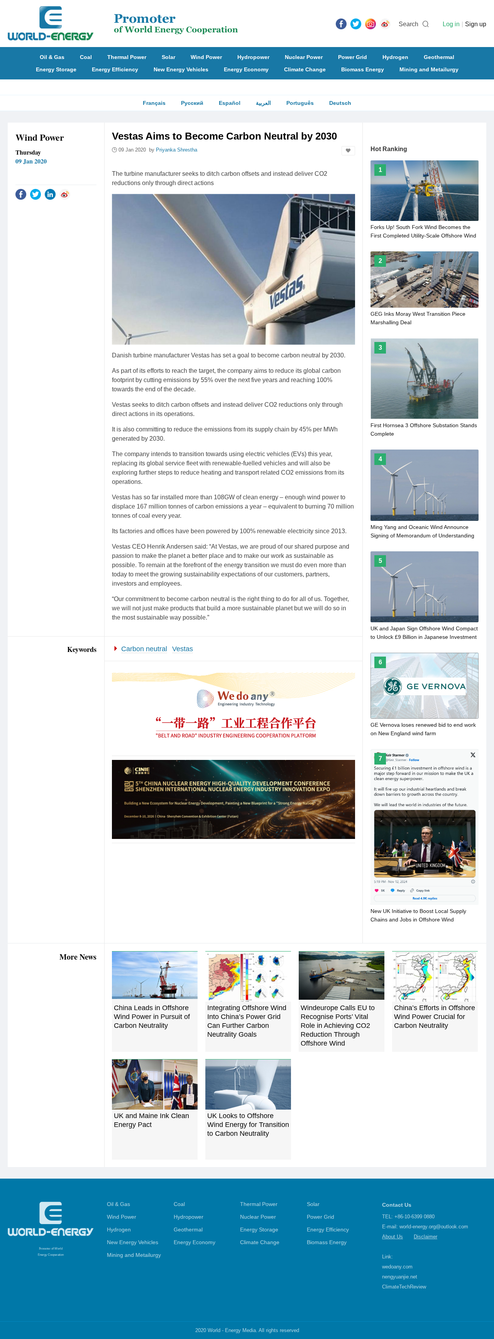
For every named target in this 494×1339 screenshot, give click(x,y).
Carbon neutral (144, 649)
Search (408, 24)
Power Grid (352, 57)
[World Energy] (123, 23)
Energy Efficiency (115, 69)
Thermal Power (126, 57)
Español (229, 103)
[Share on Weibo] (64, 194)
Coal (86, 57)
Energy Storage (56, 69)
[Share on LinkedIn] (50, 194)
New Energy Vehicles (181, 69)
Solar (168, 57)
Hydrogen (395, 57)
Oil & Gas (52, 57)
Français (154, 103)
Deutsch (340, 103)
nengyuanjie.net (399, 1277)
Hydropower (253, 57)
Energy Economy (246, 69)
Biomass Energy (362, 69)
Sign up (475, 24)
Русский (192, 103)
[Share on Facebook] (20, 194)
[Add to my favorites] (348, 150)
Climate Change (305, 69)
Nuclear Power (304, 57)
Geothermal (439, 57)
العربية (263, 103)
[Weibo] (385, 23)
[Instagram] (370, 23)
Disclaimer (425, 1237)
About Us (392, 1237)
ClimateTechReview (404, 1287)
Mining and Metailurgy (428, 69)
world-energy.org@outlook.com (433, 1227)
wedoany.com (397, 1267)
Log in (451, 24)
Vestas (182, 649)
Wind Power (206, 57)
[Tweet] (355, 23)
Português (300, 103)
